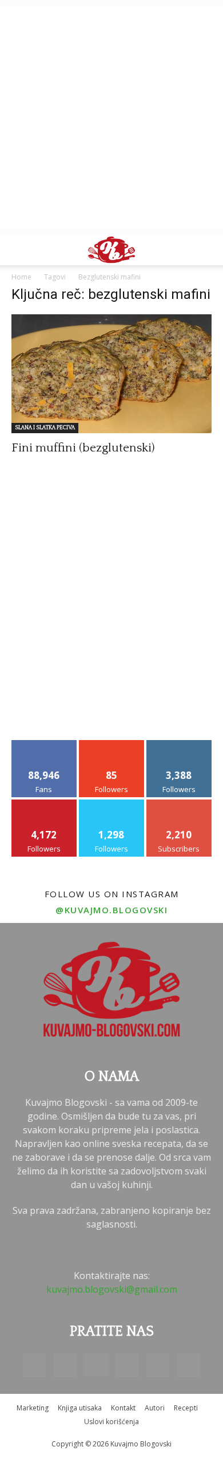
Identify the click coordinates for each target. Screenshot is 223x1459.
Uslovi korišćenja (111, 1421)
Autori (155, 1408)
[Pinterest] (127, 1365)
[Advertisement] (111, 117)
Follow (111, 744)
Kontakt (123, 1408)
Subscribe (179, 804)
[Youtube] (188, 1365)
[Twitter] (157, 1365)
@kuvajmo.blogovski (111, 910)
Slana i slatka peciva (45, 428)
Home (21, 277)
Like (44, 744)
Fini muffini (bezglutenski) (82, 447)
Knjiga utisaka (80, 1408)
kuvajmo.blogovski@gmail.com (111, 1289)
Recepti (186, 1408)
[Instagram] (96, 1364)
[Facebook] (34, 1365)
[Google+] (65, 1365)
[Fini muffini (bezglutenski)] (111, 373)
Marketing (33, 1408)
